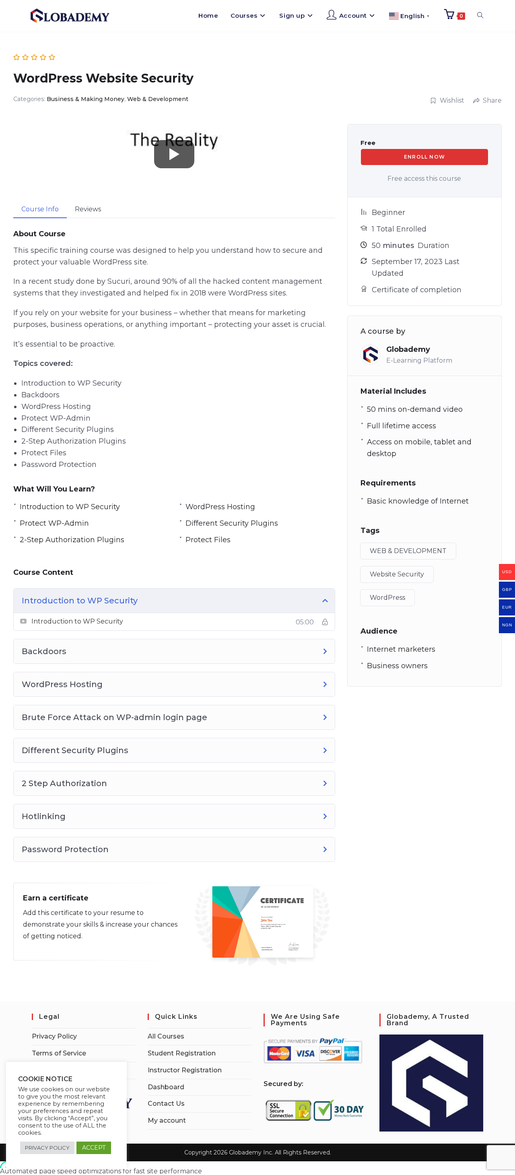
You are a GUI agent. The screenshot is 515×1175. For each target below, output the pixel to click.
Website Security (397, 574)
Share (492, 100)
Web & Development (157, 99)
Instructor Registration (185, 1070)
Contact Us (166, 1103)
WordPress (387, 597)
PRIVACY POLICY (47, 1147)
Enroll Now (424, 157)
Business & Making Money (85, 99)
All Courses (166, 1036)
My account (167, 1120)
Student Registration (182, 1053)
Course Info (40, 209)
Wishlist (452, 100)
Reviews (88, 209)
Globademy (408, 349)
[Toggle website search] (480, 16)
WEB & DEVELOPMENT (408, 551)
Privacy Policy (54, 1036)
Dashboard (166, 1087)
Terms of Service (59, 1053)
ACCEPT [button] (93, 1147)
